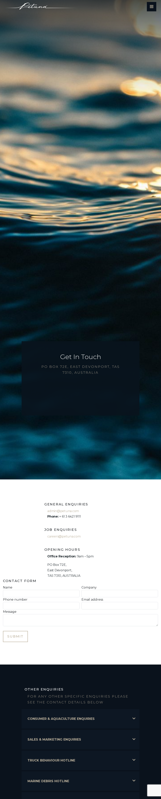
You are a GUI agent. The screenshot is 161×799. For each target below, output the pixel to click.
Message (9, 612)
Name (7, 587)
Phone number (15, 599)
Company (89, 587)
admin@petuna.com (63, 511)
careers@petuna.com (64, 536)
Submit (15, 636)
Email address (92, 599)
